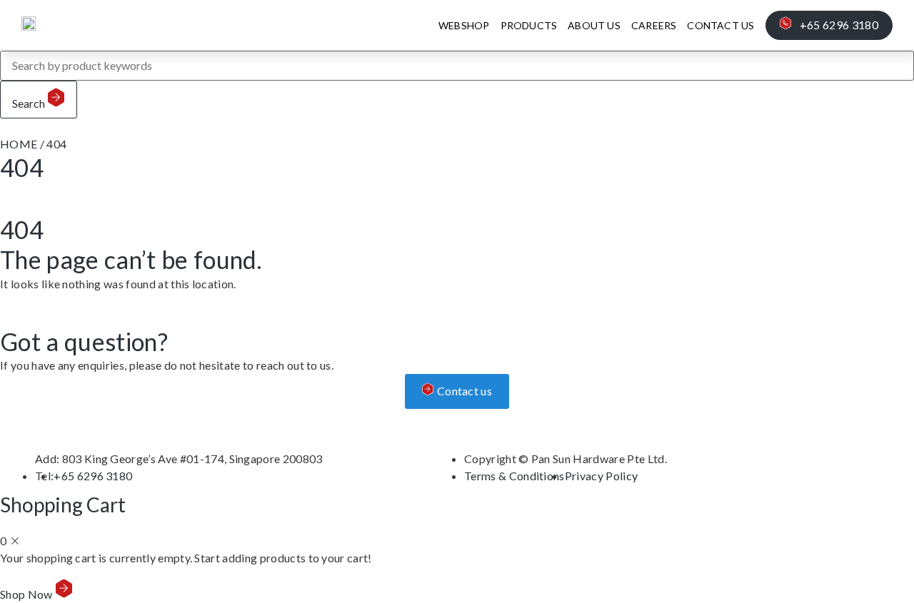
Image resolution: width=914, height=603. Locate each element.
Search (29, 103)
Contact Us (720, 25)
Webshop (463, 25)
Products (529, 25)
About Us (594, 25)
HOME (18, 144)
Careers (653, 25)
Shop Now (27, 594)
